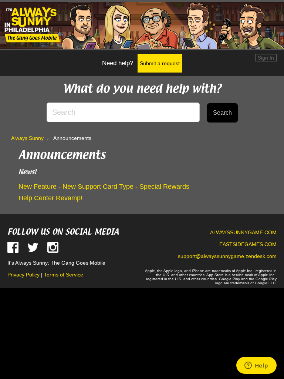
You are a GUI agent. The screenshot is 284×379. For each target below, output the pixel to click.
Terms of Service (63, 275)
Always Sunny (27, 138)
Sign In (266, 58)
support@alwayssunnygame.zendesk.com (227, 256)
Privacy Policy (23, 275)
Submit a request (160, 63)
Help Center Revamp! (50, 198)
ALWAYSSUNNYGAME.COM (243, 232)
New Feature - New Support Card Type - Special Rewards (103, 186)
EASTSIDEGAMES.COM (248, 244)
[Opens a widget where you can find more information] (256, 366)
